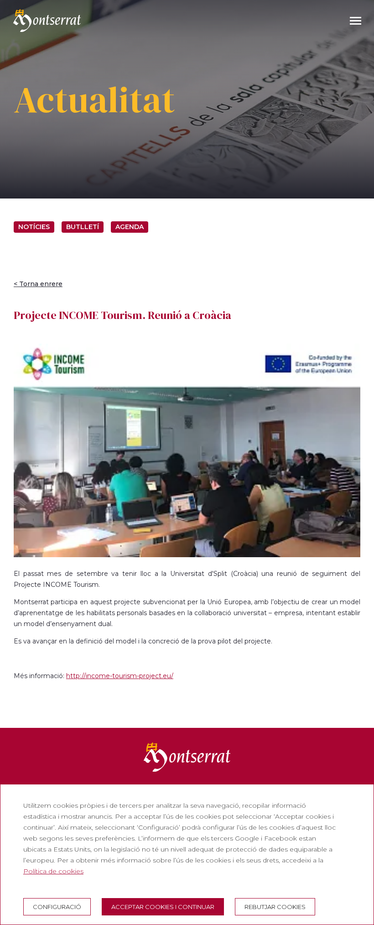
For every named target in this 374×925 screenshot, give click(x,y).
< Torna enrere (38, 284)
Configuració (57, 906)
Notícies (34, 227)
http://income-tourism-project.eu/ (119, 676)
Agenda (129, 227)
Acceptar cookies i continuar (162, 906)
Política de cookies (53, 871)
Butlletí (82, 227)
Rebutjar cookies (275, 906)
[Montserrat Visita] (47, 20)
